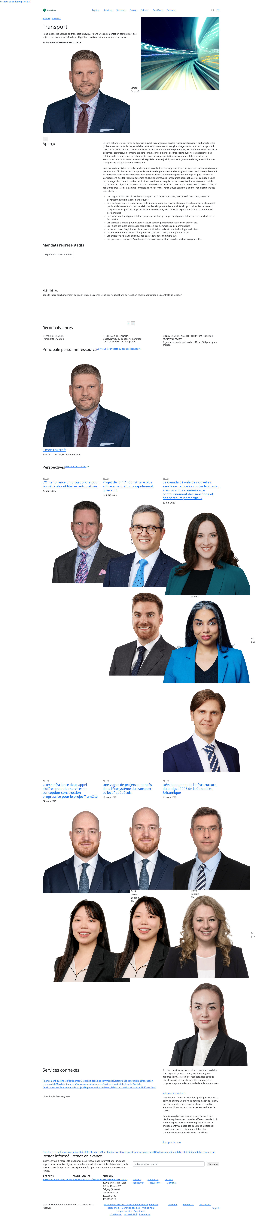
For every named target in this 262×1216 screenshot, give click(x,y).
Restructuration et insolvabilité (129, 1087)
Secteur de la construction (127, 1080)
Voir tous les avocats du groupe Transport (118, 348)
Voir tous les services (173, 1093)
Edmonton (153, 1179)
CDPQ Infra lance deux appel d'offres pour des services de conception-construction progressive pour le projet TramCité (70, 790)
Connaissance (80, 1179)
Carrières (157, 10)
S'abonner (213, 1164)
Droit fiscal (150, 1087)
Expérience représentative (58, 254)
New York (155, 1182)
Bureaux (171, 10)
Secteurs (120, 10)
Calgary (106, 1179)
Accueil (46, 18)
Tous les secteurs (51, 1152)
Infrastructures (93, 1152)
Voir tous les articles (75, 466)
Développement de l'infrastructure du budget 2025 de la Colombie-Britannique (189, 788)
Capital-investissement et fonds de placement (130, 1152)
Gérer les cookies (131, 1207)
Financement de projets (71, 1087)
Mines (104, 1152)
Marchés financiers (66, 1084)
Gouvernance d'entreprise (89, 1084)
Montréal (171, 1182)
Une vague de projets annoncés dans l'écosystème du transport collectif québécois (127, 788)
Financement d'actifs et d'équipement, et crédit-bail (69, 1080)
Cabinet (144, 10)
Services (108, 10)
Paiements (144, 1214)
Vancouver (138, 1182)
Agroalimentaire (76, 1152)
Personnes (48, 1179)
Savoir (133, 10)
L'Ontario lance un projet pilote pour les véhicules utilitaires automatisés (71, 484)
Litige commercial (104, 1080)
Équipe (95, 10)
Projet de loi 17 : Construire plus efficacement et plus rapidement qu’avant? (128, 486)
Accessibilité (130, 1214)
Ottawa (169, 1179)
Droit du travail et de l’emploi (118, 1084)
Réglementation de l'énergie (98, 1087)
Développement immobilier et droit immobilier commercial (184, 1152)
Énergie (64, 1152)
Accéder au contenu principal (15, 1)
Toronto (137, 1179)
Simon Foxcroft (54, 449)
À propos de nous (172, 1142)
